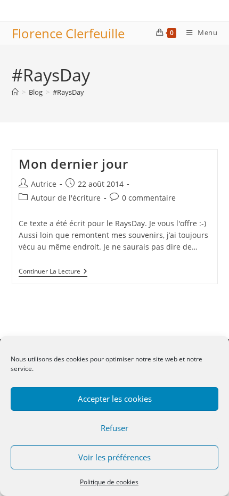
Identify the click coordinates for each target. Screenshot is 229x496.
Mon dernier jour (73, 163)
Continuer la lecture (53, 272)
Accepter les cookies (115, 398)
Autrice (43, 184)
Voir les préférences (114, 457)
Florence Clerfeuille (68, 33)
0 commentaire (149, 198)
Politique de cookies (109, 481)
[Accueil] (15, 92)
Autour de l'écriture (66, 198)
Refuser (114, 428)
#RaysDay (68, 92)
